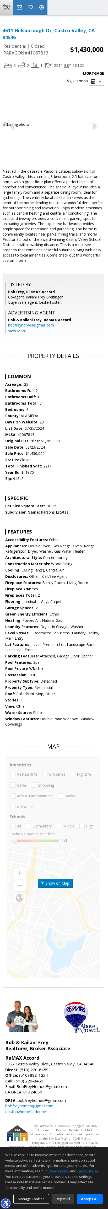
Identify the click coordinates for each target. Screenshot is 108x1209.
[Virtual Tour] (42, 7)
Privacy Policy (58, 1171)
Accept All (90, 1198)
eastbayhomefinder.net (26, 1111)
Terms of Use (87, 1171)
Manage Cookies (31, 1198)
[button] (5, 1203)
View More (17, 330)
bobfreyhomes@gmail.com (31, 325)
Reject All (63, 1198)
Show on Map (57, 883)
